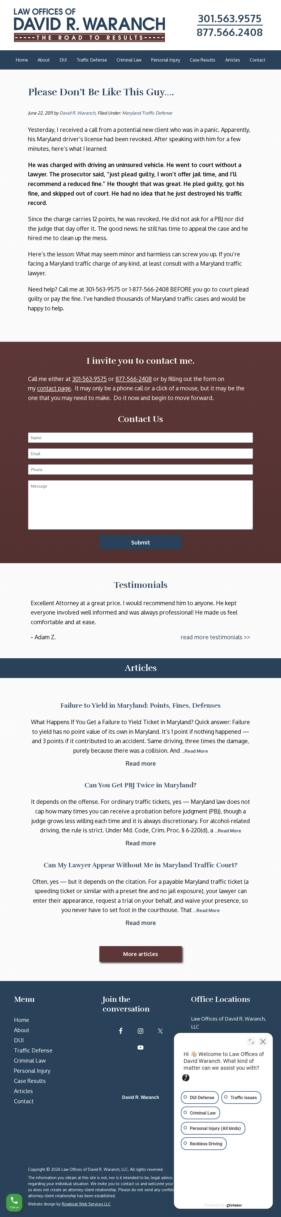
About (21, 1029)
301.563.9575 (230, 18)
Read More (196, 751)
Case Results (30, 1080)
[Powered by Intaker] (234, 1205)
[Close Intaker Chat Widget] (262, 1041)
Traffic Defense (33, 1050)
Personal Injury (32, 1070)
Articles (23, 1090)
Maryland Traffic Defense (147, 113)
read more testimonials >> (215, 637)
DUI (19, 1040)
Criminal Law (30, 1060)
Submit (140, 542)
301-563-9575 (89, 378)
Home (21, 1019)
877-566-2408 (134, 378)
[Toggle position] (251, 1041)
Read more (140, 763)
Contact (24, 1101)
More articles (140, 953)
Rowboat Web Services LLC (86, 1204)
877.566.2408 (230, 31)
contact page (54, 388)
